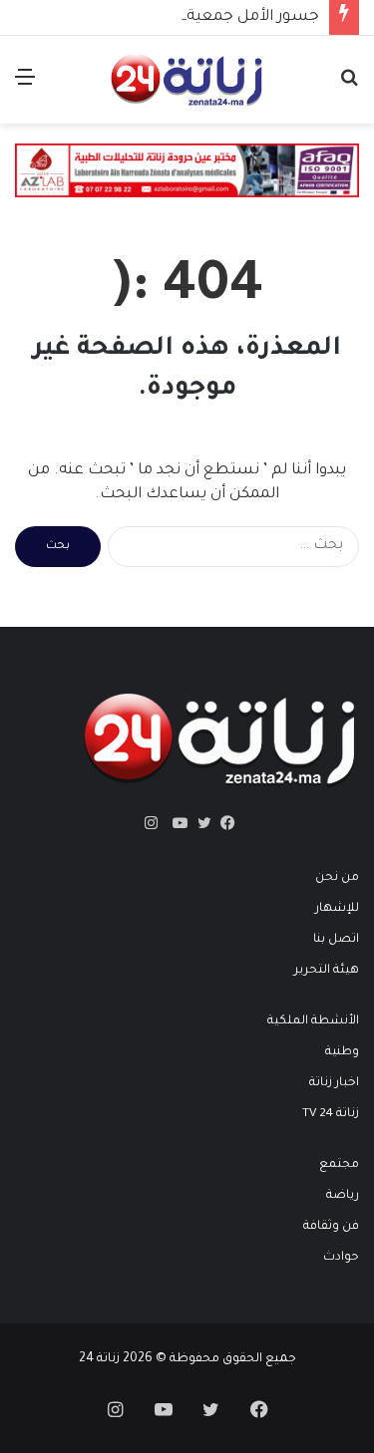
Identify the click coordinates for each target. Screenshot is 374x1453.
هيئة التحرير (326, 971)
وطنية (342, 1052)
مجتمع (339, 1165)
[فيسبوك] (223, 823)
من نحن (337, 878)
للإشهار (337, 909)
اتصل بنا (336, 940)
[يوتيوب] (175, 823)
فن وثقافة (331, 1227)
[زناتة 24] (186, 80)
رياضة (342, 1196)
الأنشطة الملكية (313, 1021)
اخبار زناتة (334, 1083)
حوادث (341, 1258)
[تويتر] (199, 823)
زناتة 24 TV (330, 1114)
